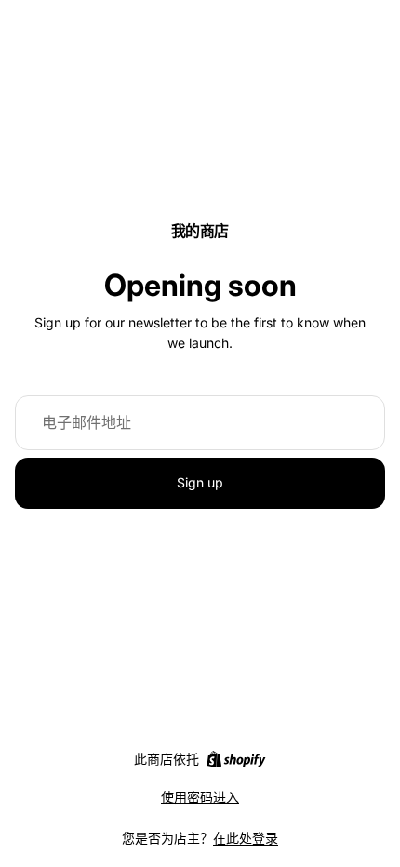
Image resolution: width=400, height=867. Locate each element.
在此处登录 (245, 838)
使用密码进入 (200, 797)
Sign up (200, 482)
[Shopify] (236, 759)
